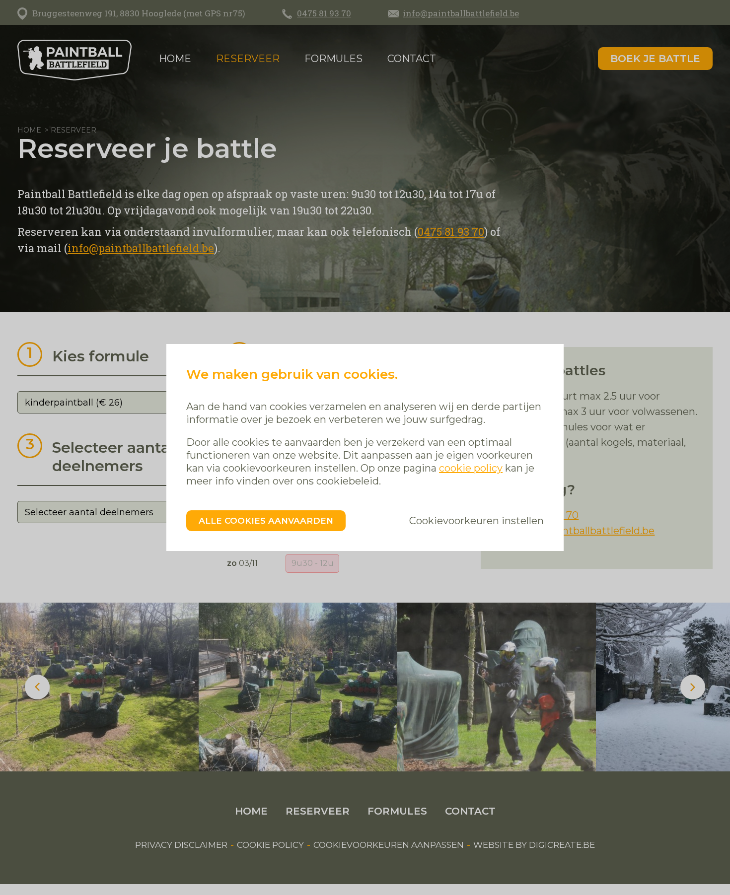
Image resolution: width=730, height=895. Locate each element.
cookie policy (471, 468)
